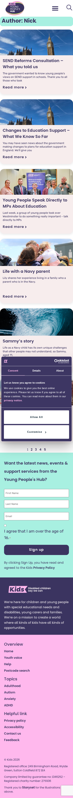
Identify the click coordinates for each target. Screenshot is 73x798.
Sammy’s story (18, 341)
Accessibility (14, 727)
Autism (9, 692)
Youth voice (13, 658)
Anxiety (10, 699)
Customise (34, 431)
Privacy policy (15, 721)
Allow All (36, 417)
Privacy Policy (44, 568)
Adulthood (12, 686)
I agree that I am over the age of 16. (33, 534)
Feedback (12, 740)
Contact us (12, 733)
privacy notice (13, 400)
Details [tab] (36, 370)
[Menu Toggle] (55, 8)
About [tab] (60, 370)
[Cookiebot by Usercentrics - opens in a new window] (54, 361)
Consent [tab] (13, 370)
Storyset (28, 787)
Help (7, 664)
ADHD (8, 705)
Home (8, 651)
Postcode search (17, 671)
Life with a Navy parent (26, 272)
